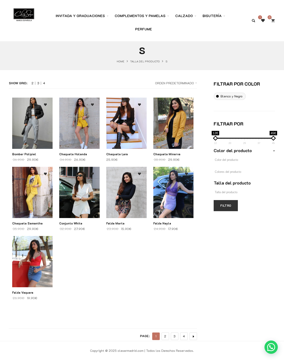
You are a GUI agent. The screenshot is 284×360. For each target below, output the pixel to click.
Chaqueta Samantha (27, 223)
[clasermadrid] (24, 12)
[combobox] (173, 83)
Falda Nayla (162, 223)
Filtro (225, 205)
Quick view (45, 126)
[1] (263, 20)
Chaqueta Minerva (166, 154)
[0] (273, 20)
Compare (45, 117)
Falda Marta (115, 223)
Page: (145, 336)
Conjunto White (70, 223)
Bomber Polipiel (24, 154)
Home (120, 61)
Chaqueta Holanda (73, 154)
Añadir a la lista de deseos (45, 105)
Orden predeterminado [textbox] (174, 83)
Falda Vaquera (22, 292)
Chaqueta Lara (117, 154)
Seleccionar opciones (45, 135)
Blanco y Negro (232, 96)
